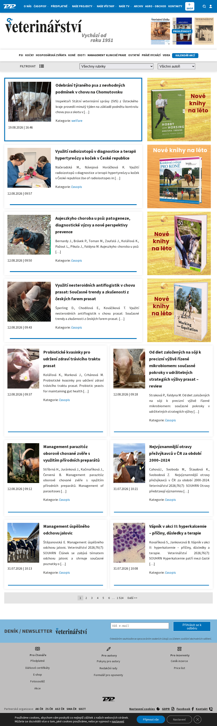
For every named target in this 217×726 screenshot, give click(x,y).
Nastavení (179, 719)
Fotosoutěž (37, 681)
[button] (192, 626)
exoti (81, 55)
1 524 (120, 598)
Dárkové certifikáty (37, 668)
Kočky (29, 55)
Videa (166, 55)
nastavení (118, 721)
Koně (71, 55)
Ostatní (134, 55)
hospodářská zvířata (51, 55)
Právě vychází (151, 55)
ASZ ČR (59, 709)
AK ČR (39, 709)
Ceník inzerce (179, 661)
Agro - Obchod (155, 6)
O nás (28, 6)
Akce (37, 688)
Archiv (138, 6)
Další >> (132, 598)
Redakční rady (108, 668)
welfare (76, 120)
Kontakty (175, 6)
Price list (179, 668)
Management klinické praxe (107, 55)
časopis (76, 187)
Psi (21, 55)
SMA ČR (72, 709)
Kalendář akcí (185, 55)
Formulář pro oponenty (108, 675)
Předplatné (38, 661)
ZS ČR (49, 709)
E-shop (37, 674)
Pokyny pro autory (108, 661)
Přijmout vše (151, 719)
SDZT (82, 709)
